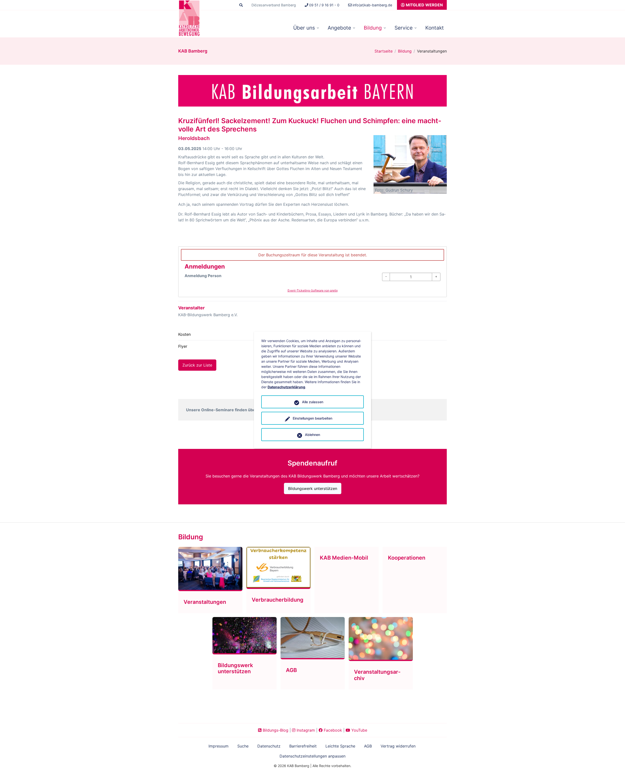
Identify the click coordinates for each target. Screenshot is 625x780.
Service (404, 28)
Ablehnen (312, 435)
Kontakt (434, 28)
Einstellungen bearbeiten (312, 418)
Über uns (304, 28)
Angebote (339, 28)
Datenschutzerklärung (286, 387)
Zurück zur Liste (197, 365)
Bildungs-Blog (274, 730)
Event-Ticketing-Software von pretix (313, 290)
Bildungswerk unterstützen (312, 488)
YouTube (358, 730)
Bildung (373, 28)
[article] (312, 271)
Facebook (332, 730)
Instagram (305, 730)
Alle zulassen (312, 402)
